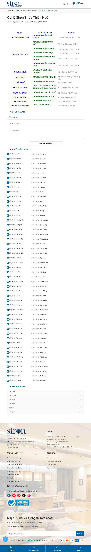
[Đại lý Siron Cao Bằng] (18, 371)
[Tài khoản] (64, 4)
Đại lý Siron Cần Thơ (38, 168)
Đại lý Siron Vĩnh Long (38, 338)
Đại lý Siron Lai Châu (38, 196)
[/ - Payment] (62, 540)
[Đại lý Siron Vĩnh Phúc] (18, 206)
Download (12, 404)
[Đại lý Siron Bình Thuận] (18, 262)
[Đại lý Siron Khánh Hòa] (18, 324)
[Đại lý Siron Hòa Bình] (18, 295)
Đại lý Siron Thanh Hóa (39, 248)
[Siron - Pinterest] (19, 495)
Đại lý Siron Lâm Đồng (39, 291)
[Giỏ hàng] (77, 4)
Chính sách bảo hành (14, 478)
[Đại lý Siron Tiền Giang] (18, 357)
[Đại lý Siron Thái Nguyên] (18, 220)
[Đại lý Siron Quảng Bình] (18, 234)
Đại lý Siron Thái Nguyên (39, 220)
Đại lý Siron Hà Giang (38, 376)
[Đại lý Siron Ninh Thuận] (18, 366)
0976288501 (14, 448)
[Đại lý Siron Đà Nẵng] (18, 272)
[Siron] (24, 4)
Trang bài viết (51, 464)
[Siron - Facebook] (9, 495)
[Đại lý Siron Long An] (18, 187)
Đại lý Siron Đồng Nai (38, 329)
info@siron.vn (14, 445)
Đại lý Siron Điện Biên (38, 163)
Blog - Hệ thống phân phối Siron (26, 10)
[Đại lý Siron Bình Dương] (18, 239)
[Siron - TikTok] (24, 495)
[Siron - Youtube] (14, 495)
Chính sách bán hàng (14, 458)
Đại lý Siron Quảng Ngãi (39, 253)
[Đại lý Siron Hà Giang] (18, 376)
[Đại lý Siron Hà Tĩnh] (18, 215)
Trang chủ (10, 10)
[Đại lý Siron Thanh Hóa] (18, 248)
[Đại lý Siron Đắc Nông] (18, 229)
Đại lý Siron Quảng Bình (39, 234)
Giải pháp (12, 392)
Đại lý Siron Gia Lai (37, 192)
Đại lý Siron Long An (38, 187)
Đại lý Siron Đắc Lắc (38, 201)
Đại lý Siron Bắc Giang (39, 300)
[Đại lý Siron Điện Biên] (18, 163)
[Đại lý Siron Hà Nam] (18, 380)
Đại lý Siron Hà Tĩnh (38, 215)
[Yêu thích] (73, 4)
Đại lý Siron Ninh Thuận (39, 366)
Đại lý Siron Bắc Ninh (38, 154)
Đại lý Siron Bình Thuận (39, 262)
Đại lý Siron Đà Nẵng (38, 272)
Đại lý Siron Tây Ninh (38, 177)
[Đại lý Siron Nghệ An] (18, 258)
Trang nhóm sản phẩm (54, 461)
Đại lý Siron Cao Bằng (38, 371)
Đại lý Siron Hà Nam (38, 381)
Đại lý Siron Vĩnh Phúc (39, 206)
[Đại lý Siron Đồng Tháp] (18, 347)
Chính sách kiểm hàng (14, 471)
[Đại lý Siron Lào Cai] (18, 182)
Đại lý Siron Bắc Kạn (38, 159)
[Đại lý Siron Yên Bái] (18, 343)
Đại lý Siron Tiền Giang (39, 357)
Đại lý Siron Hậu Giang (39, 319)
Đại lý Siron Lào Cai (38, 182)
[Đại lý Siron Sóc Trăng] (18, 333)
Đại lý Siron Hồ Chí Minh (39, 310)
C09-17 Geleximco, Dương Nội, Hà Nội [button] (22, 441)
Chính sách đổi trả (13, 474)
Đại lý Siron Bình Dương (39, 239)
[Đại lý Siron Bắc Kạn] (18, 158)
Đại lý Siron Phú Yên (38, 244)
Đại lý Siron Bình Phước (39, 281)
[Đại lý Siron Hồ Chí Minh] (18, 309)
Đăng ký (80, 533)
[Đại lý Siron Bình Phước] (18, 281)
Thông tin (12, 412)
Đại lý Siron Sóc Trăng (39, 333)
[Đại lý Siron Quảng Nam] (18, 305)
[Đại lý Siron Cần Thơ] (18, 168)
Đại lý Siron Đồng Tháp (39, 347)
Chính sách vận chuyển (14, 468)
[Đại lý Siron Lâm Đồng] (18, 291)
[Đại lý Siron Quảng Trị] (18, 224)
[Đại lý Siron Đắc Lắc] (18, 201)
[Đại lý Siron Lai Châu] (18, 196)
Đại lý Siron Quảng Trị (39, 225)
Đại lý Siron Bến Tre (38, 267)
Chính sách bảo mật (13, 461)
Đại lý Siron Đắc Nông (39, 229)
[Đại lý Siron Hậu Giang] (18, 319)
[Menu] (81, 4)
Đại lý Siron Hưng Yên (38, 352)
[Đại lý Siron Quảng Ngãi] (18, 253)
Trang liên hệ (51, 468)
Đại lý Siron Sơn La (37, 173)
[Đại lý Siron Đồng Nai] (18, 328)
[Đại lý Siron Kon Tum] (18, 276)
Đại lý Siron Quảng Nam (39, 305)
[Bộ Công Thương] (45, 503)
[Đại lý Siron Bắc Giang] (18, 300)
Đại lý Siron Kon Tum (38, 277)
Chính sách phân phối (14, 481)
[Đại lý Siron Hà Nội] (18, 210)
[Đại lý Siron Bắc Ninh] (18, 154)
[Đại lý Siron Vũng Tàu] (18, 361)
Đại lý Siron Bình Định (38, 314)
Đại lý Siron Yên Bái (38, 343)
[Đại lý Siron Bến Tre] (18, 267)
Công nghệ (12, 396)
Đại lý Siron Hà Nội (37, 211)
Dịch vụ (11, 408)
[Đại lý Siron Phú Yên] (18, 243)
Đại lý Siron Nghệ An (38, 258)
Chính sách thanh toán (14, 464)
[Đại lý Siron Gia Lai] (18, 191)
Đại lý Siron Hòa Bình (38, 296)
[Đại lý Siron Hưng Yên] (18, 352)
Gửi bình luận (45, 143)
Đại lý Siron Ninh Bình (38, 286)
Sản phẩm (12, 400)
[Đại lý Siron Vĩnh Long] (18, 338)
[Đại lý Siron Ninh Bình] (18, 286)
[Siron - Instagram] (29, 495)
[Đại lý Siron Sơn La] (18, 173)
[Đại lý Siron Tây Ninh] (18, 177)
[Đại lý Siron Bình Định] (18, 314)
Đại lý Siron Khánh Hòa (39, 324)
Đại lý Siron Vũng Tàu (38, 362)
